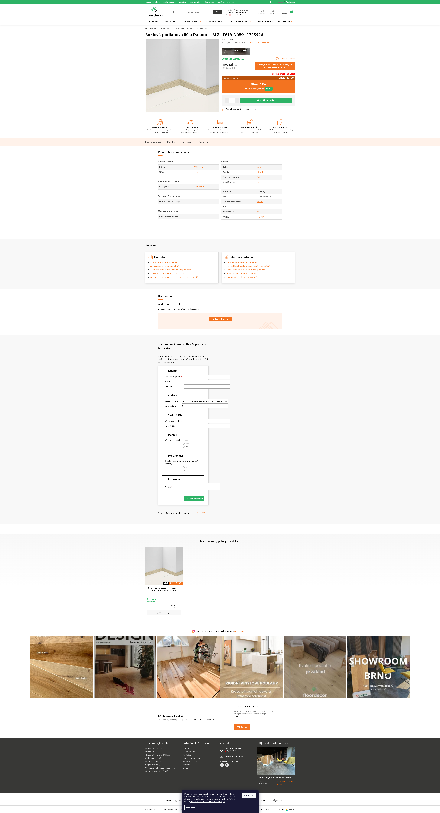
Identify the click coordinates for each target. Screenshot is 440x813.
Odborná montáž (280, 127)
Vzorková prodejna (152, 2)
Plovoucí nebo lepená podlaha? (241, 273)
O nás (185, 768)
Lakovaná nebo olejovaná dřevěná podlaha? (170, 270)
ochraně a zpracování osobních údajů (207, 801)
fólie (259, 177)
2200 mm (198, 167)
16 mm (197, 172)
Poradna (182, 2)
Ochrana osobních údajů (156, 771)
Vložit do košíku (267, 100)
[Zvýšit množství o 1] (237, 100)
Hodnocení (187, 142)
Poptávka (221, 2)
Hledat (217, 12)
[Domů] (146, 28)
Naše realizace (208, 2)
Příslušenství (200, 187)
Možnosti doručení (287, 58)
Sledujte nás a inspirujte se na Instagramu (221, 631)
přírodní (261, 172)
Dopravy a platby (153, 761)
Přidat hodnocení (220, 319)
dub (259, 167)
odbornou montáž (242, 53)
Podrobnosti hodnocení (259, 42)
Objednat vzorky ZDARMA (157, 755)
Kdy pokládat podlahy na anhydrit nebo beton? (248, 266)
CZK (270, 2)
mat (259, 182)
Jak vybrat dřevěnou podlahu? (164, 266)
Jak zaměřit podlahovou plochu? (242, 277)
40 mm (261, 217)
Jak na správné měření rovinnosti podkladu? (247, 270)
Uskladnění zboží (160, 127)
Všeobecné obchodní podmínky (160, 768)
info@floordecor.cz (234, 756)
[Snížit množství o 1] (227, 100)
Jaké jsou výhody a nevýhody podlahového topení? (174, 277)
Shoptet (291, 809)
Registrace (290, 2)
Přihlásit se (242, 727)
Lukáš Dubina (270, 809)
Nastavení (191, 807)
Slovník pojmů (189, 752)
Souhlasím (249, 795)
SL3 (258, 207)
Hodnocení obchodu (192, 758)
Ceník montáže (194, 2)
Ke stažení (187, 755)
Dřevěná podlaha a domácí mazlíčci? (167, 273)
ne (195, 216)
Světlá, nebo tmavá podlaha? (163, 262)
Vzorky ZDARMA (190, 127)
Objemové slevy (152, 765)
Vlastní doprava (220, 127)
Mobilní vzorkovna (169, 2)
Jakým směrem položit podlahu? (242, 262)
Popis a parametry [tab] (154, 142)
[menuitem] (153, 21)
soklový (260, 202)
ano (187, 444)
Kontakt (230, 2)
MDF (196, 201)
